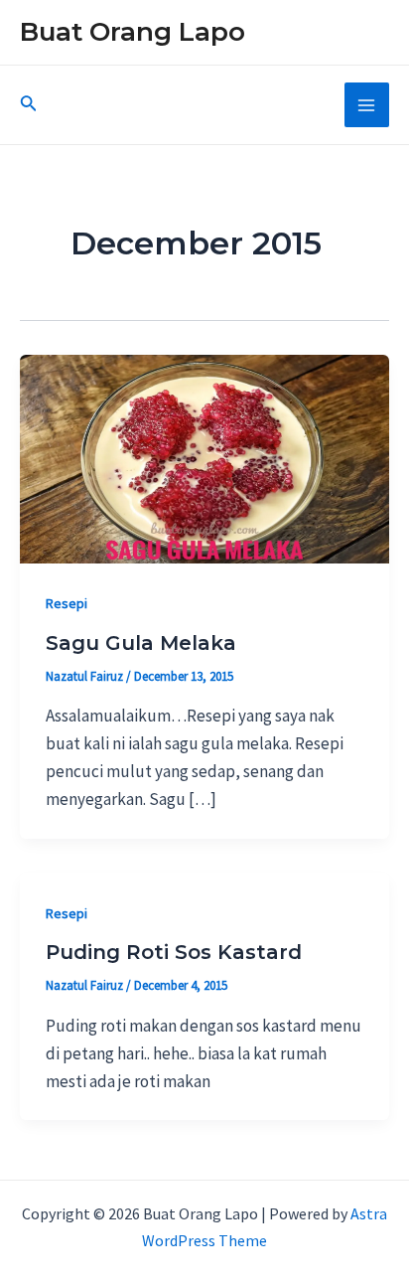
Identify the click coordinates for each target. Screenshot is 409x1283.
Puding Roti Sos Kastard (174, 952)
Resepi (66, 603)
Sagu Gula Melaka (141, 643)
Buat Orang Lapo (132, 32)
